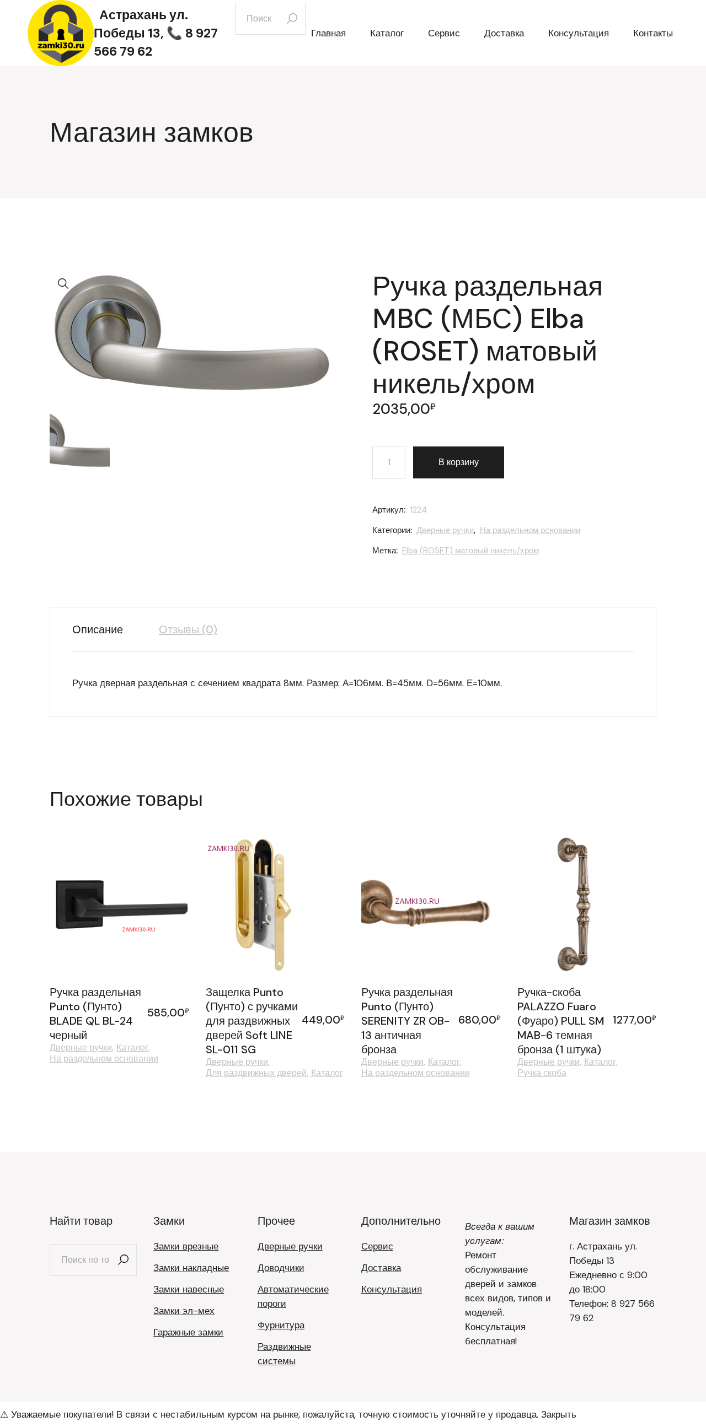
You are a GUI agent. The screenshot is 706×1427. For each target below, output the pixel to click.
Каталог (132, 1047)
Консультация (391, 1289)
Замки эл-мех (184, 1311)
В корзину (458, 462)
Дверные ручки (445, 530)
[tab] (106, 629)
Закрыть (558, 1414)
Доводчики (281, 1268)
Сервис (377, 1246)
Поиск (123, 1260)
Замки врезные (185, 1246)
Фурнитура (281, 1325)
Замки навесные (188, 1289)
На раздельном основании (530, 530)
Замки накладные (191, 1268)
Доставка (381, 1268)
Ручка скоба (541, 1073)
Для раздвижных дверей (256, 1073)
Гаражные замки (188, 1332)
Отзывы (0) (188, 629)
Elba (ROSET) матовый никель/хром (470, 550)
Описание (97, 629)
